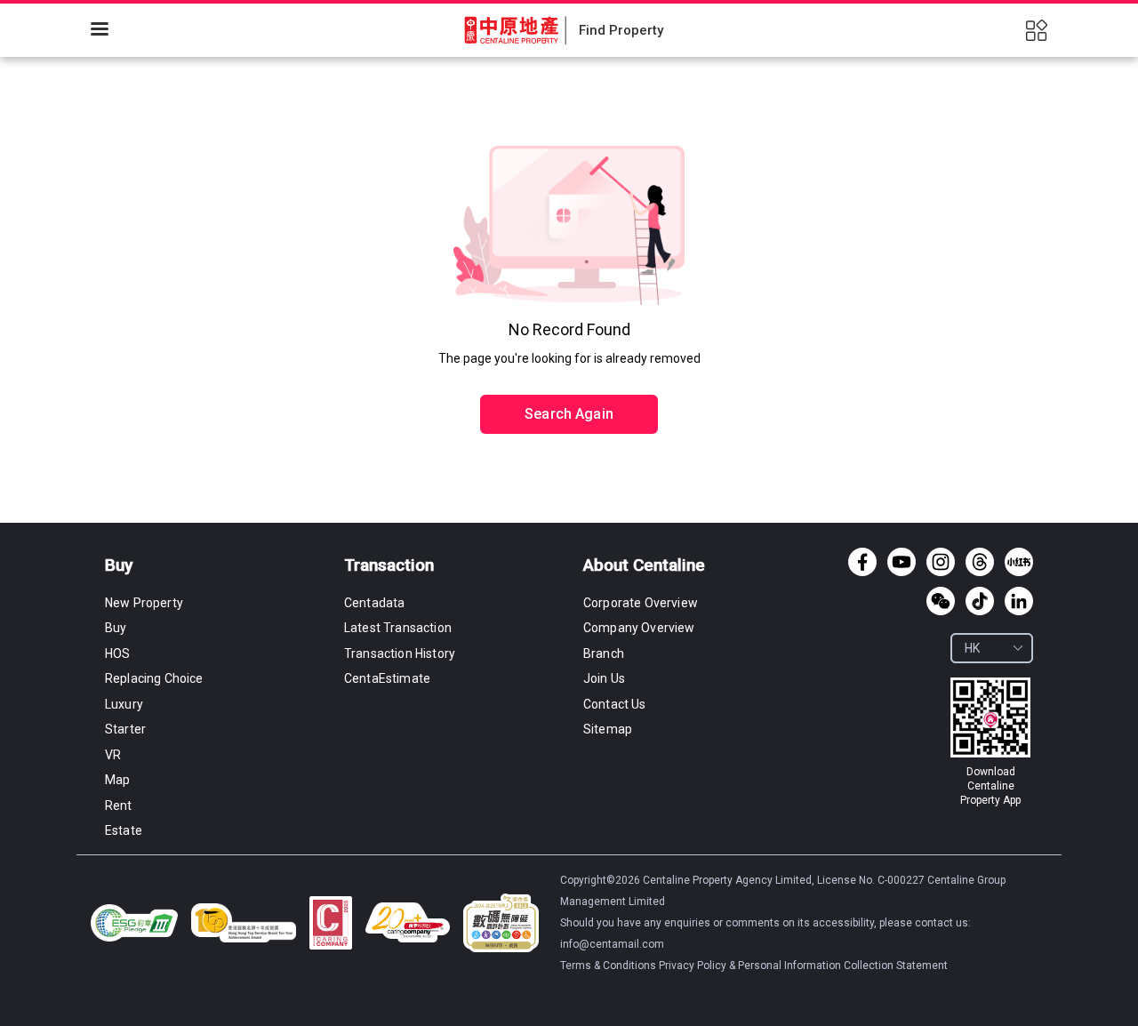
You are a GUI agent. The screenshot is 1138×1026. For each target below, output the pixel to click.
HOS (117, 653)
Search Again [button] (569, 413)
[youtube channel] (901, 562)
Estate (123, 830)
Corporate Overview (640, 603)
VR (113, 755)
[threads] (980, 562)
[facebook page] (862, 562)
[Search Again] (569, 376)
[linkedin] (1019, 601)
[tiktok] (980, 601)
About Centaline (644, 565)
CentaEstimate (387, 678)
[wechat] (940, 601)
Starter (125, 729)
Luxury (124, 704)
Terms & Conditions (609, 965)
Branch (603, 653)
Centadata (374, 603)
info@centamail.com (612, 944)
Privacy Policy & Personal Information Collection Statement (803, 965)
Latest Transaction (398, 628)
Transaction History (399, 653)
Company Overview (639, 628)
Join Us (604, 678)
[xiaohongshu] (1019, 562)
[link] (990, 742)
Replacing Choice (154, 678)
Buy (118, 565)
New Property (144, 603)
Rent (118, 805)
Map (117, 780)
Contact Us (614, 704)
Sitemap (607, 729)
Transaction (389, 565)
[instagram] (940, 562)
